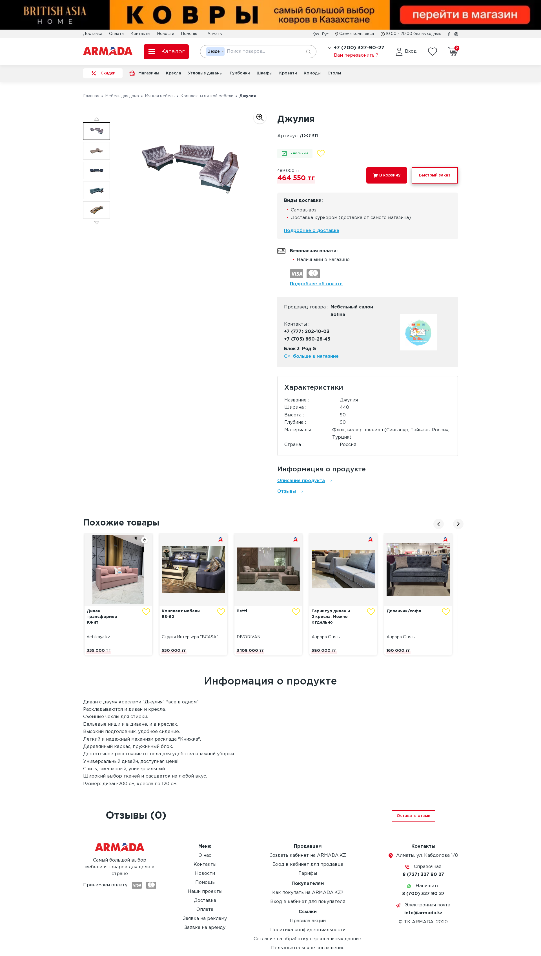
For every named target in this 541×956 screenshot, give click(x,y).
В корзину (389, 175)
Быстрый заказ (435, 175)
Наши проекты (205, 891)
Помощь (189, 34)
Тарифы (307, 873)
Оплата (116, 34)
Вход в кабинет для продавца (307, 864)
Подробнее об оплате (316, 284)
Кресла (173, 73)
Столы (334, 73)
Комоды (312, 73)
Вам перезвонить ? (356, 55)
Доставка (92, 34)
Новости (165, 34)
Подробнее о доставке (311, 231)
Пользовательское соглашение (308, 948)
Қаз (315, 34)
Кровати (288, 73)
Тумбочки (239, 73)
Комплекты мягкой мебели (206, 96)
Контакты (140, 34)
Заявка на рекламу (205, 919)
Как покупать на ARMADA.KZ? (307, 893)
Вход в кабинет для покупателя (307, 902)
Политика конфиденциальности (307, 930)
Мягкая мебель (159, 96)
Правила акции (308, 921)
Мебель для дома (122, 96)
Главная (91, 96)
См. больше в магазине (311, 356)
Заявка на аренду (204, 928)
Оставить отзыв (413, 816)
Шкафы (264, 73)
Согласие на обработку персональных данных (308, 939)
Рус (325, 34)
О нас (204, 855)
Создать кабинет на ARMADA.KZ (307, 855)
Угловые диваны (205, 73)
